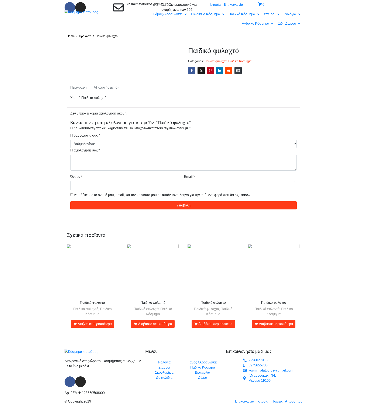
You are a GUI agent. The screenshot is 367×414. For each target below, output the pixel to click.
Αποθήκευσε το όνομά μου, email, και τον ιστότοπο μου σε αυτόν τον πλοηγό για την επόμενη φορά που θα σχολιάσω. (162, 195)
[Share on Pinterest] (210, 70)
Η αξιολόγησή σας (85, 150)
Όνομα (76, 176)
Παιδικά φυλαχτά (216, 61)
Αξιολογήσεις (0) (106, 87)
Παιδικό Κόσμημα (239, 61)
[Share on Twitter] (201, 70)
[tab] (78, 87)
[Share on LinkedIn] (219, 70)
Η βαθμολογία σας (85, 135)
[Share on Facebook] (191, 70)
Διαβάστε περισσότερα (95, 324)
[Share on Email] (238, 70)
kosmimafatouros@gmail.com (149, 4)
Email (189, 176)
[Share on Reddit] (228, 70)
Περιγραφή (78, 87)
